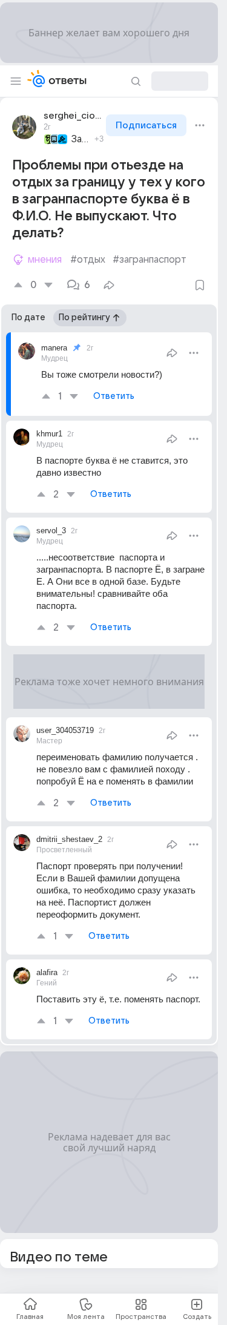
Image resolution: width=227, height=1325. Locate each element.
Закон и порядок (81, 139)
